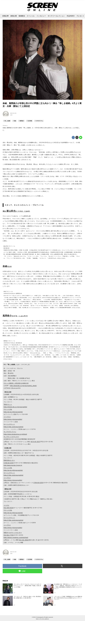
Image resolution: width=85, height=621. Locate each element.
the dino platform (44, 619)
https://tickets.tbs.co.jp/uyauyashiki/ (15, 407)
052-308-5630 (8, 508)
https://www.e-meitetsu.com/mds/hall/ (16, 537)
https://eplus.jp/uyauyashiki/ (13, 419)
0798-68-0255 (8, 463)
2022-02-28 (13, 113)
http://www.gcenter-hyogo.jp (13, 465)
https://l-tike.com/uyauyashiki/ (13, 427)
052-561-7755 (8, 535)
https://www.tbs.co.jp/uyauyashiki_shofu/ (23, 385)
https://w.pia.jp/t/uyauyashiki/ (13, 412)
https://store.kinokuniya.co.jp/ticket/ (15, 434)
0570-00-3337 (35, 441)
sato (11, 115)
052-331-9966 (23, 540)
